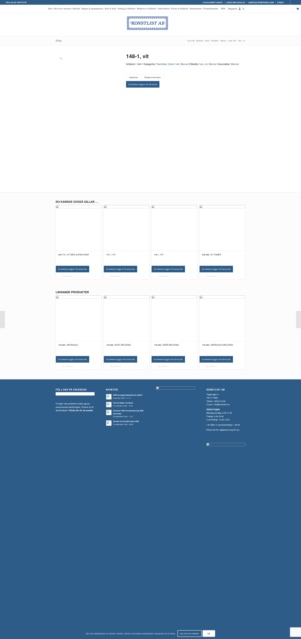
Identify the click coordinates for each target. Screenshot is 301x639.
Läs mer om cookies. (189, 633)
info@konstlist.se (222, 404)
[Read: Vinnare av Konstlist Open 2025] (109, 423)
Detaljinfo (68, 276)
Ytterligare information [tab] (152, 77)
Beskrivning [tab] (133, 77)
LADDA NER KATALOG (235, 2)
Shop (59, 40)
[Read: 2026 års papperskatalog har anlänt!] (109, 397)
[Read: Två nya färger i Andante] (109, 404)
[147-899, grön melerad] (2, 319)
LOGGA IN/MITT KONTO (213, 2)
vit (206, 64)
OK (208, 633)
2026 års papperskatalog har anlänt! (128, 395)
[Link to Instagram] (292, 2)
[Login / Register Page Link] (240, 9)
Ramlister (161, 64)
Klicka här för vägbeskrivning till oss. (223, 429)
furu (201, 64)
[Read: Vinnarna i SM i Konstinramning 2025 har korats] (109, 412)
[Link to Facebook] (288, 2)
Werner (184, 64)
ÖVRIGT (280, 2)
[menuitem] (212, 2)
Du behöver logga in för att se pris (142, 84)
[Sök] (243, 9)
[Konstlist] (150, 24)
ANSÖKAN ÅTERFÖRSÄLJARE (261, 2)
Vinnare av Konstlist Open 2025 (126, 421)
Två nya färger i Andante (123, 403)
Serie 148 (173, 64)
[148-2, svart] (298, 319)
